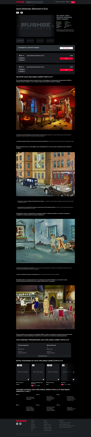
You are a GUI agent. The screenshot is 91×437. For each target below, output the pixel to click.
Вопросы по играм (47, 424)
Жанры (32, 428)
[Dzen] (20, 424)
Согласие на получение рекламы (65, 427)
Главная (17, 5)
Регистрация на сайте (48, 428)
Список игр (21, 5)
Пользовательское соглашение (64, 422)
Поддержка (46, 422)
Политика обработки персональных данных (67, 425)
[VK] (17, 424)
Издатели (33, 425)
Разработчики (33, 427)
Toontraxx (66, 23)
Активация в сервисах (48, 430)
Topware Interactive (68, 25)
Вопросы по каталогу (47, 427)
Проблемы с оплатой (47, 425)
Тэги (32, 430)
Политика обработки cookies (64, 424)
